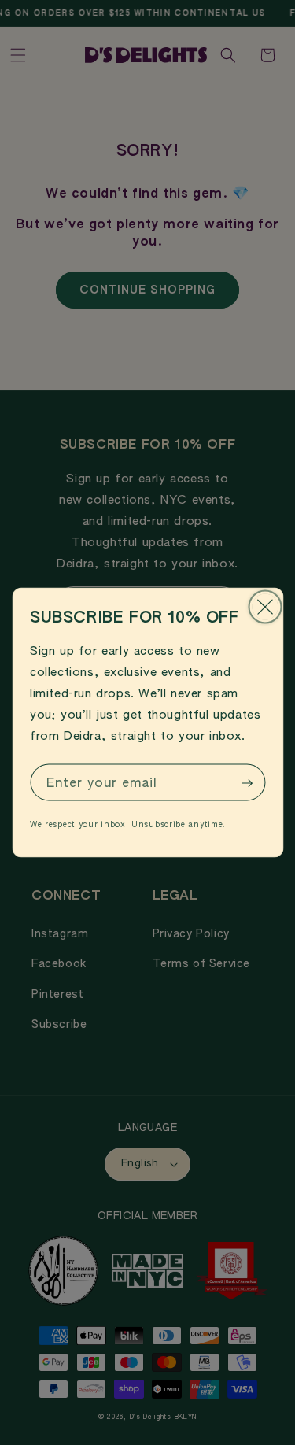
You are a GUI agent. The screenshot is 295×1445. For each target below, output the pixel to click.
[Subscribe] (247, 783)
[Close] (265, 607)
